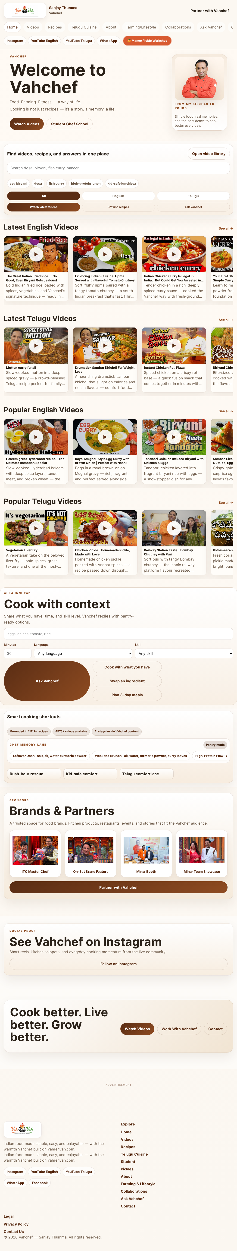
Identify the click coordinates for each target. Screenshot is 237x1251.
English (118, 196)
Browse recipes (118, 207)
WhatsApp (108, 41)
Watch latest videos (43, 207)
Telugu (193, 196)
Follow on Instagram (118, 963)
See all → (226, 228)
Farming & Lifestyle (138, 1184)
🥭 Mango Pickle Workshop (147, 40)
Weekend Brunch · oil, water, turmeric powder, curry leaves (141, 756)
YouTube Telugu (79, 41)
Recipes (55, 27)
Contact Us (14, 1231)
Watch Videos (26, 124)
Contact (215, 1029)
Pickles (127, 1169)
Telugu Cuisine (84, 27)
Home (12, 27)
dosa (38, 183)
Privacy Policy (16, 1224)
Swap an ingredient (127, 681)
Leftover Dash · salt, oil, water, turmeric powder (50, 756)
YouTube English (44, 41)
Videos (33, 27)
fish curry (56, 183)
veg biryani (18, 183)
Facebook (40, 1183)
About (111, 27)
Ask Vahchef (211, 27)
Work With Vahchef (179, 1029)
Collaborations (178, 27)
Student (128, 1161)
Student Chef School (69, 124)
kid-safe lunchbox (122, 183)
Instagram (15, 41)
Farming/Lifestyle (141, 27)
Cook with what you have (127, 667)
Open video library (208, 153)
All (44, 196)
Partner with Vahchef (209, 10)
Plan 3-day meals (127, 695)
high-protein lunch (86, 183)
